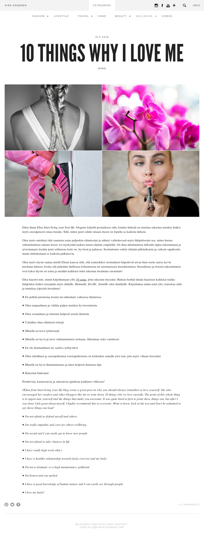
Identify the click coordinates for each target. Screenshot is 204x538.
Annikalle (121, 284)
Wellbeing (144, 16)
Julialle (68, 284)
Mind (102, 68)
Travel (83, 16)
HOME (102, 16)
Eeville (92, 284)
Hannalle (80, 284)
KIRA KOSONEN (16, 5)
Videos (167, 16)
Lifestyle (61, 16)
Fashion (38, 16)
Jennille (103, 284)
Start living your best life (59, 227)
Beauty (121, 16)
